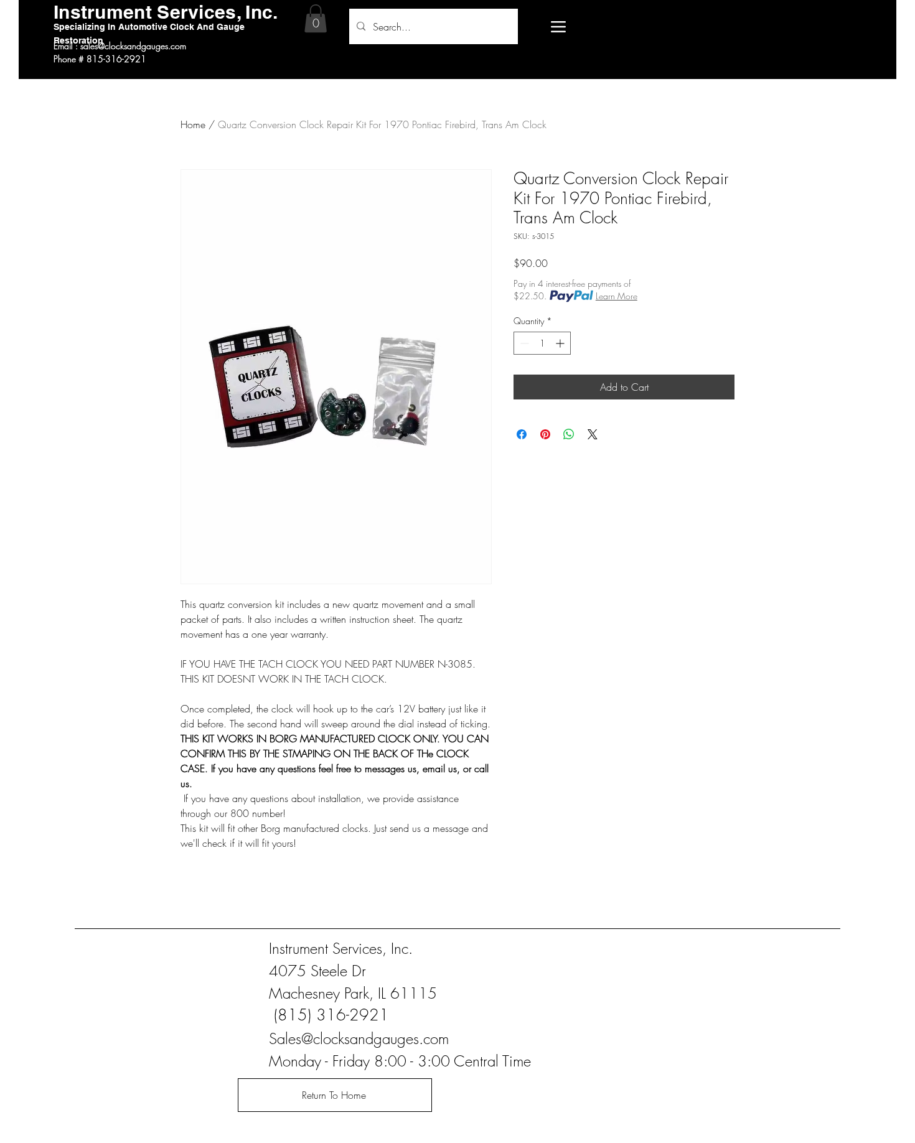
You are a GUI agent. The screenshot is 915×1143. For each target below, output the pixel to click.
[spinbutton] (542, 343)
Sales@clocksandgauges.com (359, 1038)
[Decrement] (523, 343)
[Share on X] (592, 434)
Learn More (616, 296)
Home (193, 124)
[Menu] (558, 26)
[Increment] (561, 343)
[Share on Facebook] (521, 434)
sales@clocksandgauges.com (133, 46)
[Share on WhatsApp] (568, 434)
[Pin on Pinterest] (545, 434)
